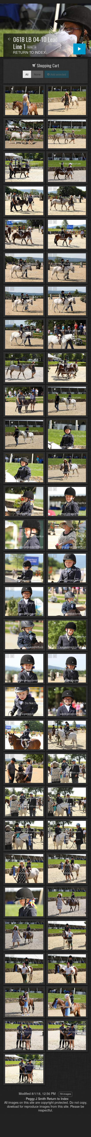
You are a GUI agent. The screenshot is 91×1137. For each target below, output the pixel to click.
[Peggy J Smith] (9, 39)
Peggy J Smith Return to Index (47, 1098)
